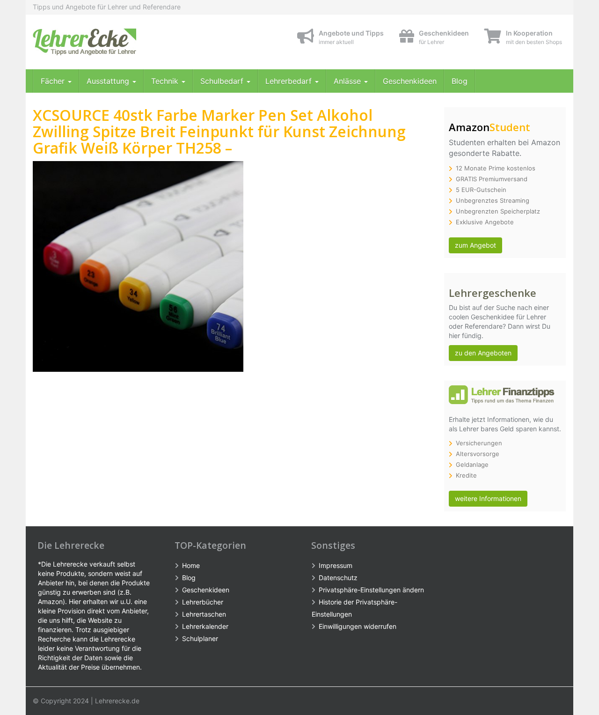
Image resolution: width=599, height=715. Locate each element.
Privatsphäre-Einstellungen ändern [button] (371, 590)
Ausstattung (109, 81)
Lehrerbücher (202, 602)
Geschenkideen (410, 81)
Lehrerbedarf (289, 81)
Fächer (54, 81)
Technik (166, 81)
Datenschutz (338, 578)
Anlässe (348, 81)
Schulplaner (200, 638)
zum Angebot (475, 245)
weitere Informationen (488, 498)
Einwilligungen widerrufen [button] (357, 626)
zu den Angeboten (483, 353)
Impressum (335, 565)
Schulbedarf (223, 81)
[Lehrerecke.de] (117, 42)
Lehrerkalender (205, 626)
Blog (460, 81)
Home (191, 565)
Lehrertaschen (204, 614)
